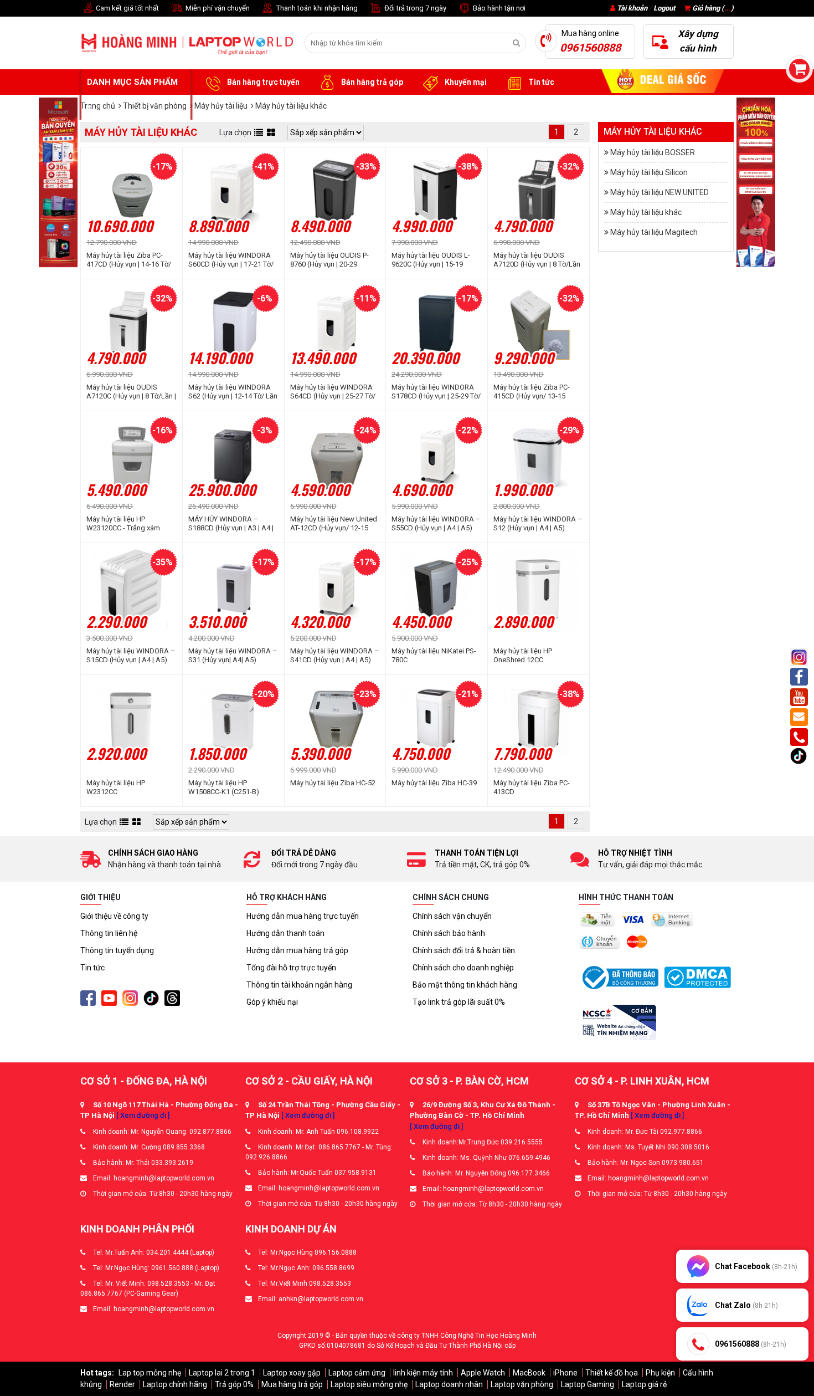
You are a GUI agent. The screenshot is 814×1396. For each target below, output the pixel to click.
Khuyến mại (465, 82)
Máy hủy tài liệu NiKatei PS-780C (433, 655)
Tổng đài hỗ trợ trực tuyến (291, 967)
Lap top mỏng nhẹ (150, 1372)
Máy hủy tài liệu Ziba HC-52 (332, 783)
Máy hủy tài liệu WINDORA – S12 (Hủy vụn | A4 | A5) (538, 523)
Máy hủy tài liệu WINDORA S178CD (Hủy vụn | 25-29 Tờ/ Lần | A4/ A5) (436, 392)
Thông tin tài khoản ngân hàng (299, 984)
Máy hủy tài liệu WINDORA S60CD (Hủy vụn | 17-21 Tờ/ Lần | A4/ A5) (231, 260)
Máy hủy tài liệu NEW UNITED (659, 192)
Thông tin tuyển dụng (117, 950)
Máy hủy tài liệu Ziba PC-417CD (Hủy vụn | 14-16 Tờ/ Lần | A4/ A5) (128, 260)
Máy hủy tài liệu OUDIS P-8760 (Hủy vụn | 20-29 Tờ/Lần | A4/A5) (329, 260)
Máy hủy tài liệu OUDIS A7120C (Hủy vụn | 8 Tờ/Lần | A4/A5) (131, 392)
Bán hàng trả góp (371, 82)
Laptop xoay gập (292, 1372)
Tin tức (540, 82)
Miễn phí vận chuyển (217, 8)
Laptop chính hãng (175, 1384)
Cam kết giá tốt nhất (126, 8)
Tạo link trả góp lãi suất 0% (459, 1002)
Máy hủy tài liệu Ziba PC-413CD (531, 787)
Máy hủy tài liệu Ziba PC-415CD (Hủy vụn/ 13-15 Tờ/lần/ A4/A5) (531, 392)
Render (122, 1384)
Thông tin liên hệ (108, 933)
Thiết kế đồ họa (611, 1372)
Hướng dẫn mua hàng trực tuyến (302, 916)
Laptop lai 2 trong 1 (222, 1372)
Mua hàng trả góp (292, 1384)
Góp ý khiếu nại (272, 1002)
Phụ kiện (660, 1372)
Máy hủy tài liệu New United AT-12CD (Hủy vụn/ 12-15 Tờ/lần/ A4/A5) (333, 524)
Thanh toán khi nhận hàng (316, 8)
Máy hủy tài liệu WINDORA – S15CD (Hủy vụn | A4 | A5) (131, 655)
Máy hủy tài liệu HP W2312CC (115, 787)
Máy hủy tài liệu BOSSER (652, 152)
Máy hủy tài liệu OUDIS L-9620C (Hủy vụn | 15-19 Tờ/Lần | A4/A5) (430, 260)
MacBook (529, 1372)
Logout (664, 8)
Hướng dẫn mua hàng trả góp (297, 950)
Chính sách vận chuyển (452, 916)
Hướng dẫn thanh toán (285, 933)
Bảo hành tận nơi (498, 8)
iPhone (565, 1372)
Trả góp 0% (234, 1384)
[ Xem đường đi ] (142, 1115)
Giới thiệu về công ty (114, 916)
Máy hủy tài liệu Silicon (649, 172)
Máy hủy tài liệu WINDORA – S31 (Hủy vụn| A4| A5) (232, 655)
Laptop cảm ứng (356, 1372)
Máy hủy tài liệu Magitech (654, 232)
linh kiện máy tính (423, 1372)
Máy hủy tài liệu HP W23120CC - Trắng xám (123, 523)
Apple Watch (483, 1372)
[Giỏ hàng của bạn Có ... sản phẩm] (799, 69)
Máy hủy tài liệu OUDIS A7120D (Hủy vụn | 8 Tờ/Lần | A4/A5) (536, 260)
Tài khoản (632, 8)
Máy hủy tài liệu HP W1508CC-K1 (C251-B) (223, 787)
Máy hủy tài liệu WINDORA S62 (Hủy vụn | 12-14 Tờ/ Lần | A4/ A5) (232, 392)
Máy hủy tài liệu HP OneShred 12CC (522, 655)
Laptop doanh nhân (449, 1384)
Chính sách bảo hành (449, 933)
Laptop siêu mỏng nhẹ (369, 1384)
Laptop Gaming (587, 1384)
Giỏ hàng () (712, 8)
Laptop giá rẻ (644, 1384)
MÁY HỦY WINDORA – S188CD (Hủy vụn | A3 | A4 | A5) (231, 524)
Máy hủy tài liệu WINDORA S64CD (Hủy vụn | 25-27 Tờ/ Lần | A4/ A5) (332, 392)
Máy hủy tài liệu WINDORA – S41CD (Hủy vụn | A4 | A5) (334, 655)
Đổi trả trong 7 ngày (414, 8)
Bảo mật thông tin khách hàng (465, 984)
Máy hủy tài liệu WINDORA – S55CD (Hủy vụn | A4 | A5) (436, 523)
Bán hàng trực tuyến (262, 82)
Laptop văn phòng (522, 1384)
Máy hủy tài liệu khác (646, 212)
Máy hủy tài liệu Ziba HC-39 (434, 783)
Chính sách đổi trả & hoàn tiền (464, 950)
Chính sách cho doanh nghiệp (463, 967)
